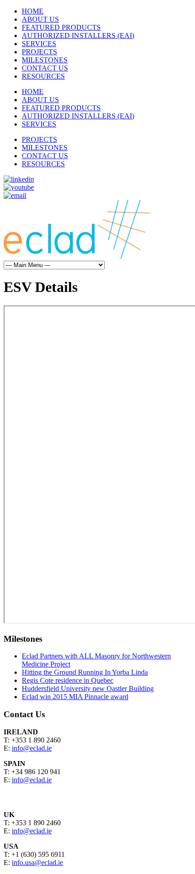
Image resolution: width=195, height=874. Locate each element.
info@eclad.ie (32, 748)
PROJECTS (39, 52)
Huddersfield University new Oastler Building (88, 688)
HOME (33, 11)
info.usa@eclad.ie (37, 862)
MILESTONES (45, 60)
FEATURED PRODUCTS (61, 27)
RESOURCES (43, 76)
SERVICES (39, 43)
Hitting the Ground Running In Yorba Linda (85, 672)
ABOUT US (40, 19)
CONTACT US (45, 68)
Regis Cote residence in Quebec (67, 680)
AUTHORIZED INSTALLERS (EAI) (78, 35)
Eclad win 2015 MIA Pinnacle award (75, 696)
